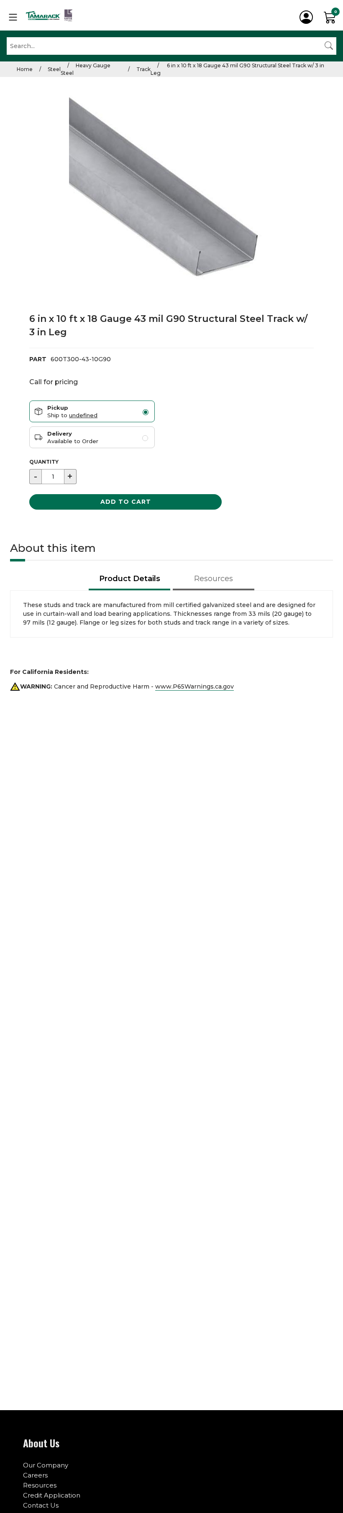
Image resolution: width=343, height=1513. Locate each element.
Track (143, 69)
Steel (54, 69)
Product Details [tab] (129, 578)
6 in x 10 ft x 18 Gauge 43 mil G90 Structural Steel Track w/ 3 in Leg (237, 69)
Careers (35, 1475)
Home (25, 69)
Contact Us (41, 1505)
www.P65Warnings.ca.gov (194, 686)
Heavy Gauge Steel (85, 69)
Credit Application (51, 1495)
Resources (39, 1485)
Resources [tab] (213, 578)
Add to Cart (125, 501)
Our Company (45, 1465)
